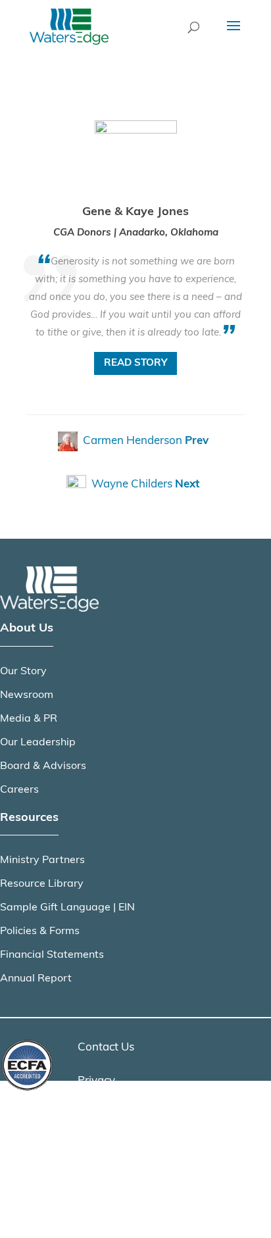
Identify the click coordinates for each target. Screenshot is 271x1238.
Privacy (96, 1081)
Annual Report (36, 979)
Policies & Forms (40, 931)
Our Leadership (38, 742)
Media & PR (28, 719)
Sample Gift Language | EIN (67, 908)
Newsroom (26, 695)
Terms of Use (110, 1114)
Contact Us (106, 1047)
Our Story (23, 671)
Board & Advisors (43, 766)
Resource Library (42, 884)
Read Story (135, 363)
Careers (19, 790)
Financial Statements (52, 955)
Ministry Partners (42, 860)
